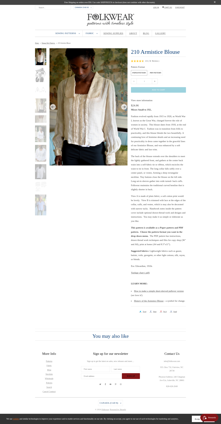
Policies (49, 383)
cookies (16, 419)
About (133, 33)
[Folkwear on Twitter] (100, 384)
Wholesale (49, 378)
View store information (141, 100)
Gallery (160, 33)
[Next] (124, 107)
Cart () (168, 7)
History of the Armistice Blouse (149, 301)
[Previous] (53, 107)
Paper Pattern (139, 73)
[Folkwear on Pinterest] (115, 384)
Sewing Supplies (113, 33)
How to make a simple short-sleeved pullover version (159, 291)
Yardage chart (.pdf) (140, 272)
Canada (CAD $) (82, 7)
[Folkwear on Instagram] (120, 384)
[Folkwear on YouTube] (110, 384)
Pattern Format (138, 67)
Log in (156, 7)
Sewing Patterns (66, 33)
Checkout (180, 7)
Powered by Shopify (118, 410)
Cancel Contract (49, 391)
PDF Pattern (155, 73)
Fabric (90, 33)
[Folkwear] (110, 20)
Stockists (49, 374)
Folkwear (105, 410)
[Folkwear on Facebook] (105, 384)
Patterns (49, 361)
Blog (146, 33)
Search (49, 387)
